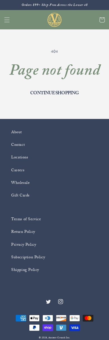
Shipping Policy (25, 269)
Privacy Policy (23, 244)
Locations (19, 157)
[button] (7, 20)
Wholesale (20, 182)
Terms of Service (26, 219)
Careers (17, 170)
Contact (18, 144)
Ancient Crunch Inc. (59, 337)
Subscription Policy (28, 257)
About (16, 132)
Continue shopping (54, 92)
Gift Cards (20, 195)
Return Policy (23, 231)
